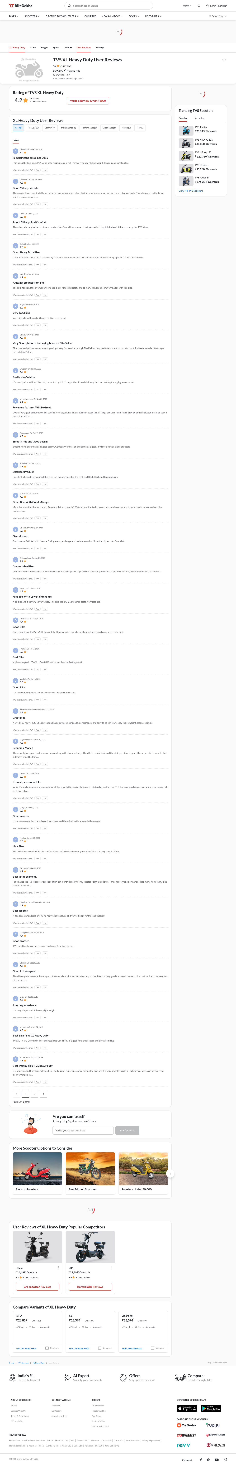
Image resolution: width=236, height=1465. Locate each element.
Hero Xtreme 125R (17, 1445)
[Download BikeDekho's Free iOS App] (187, 1408)
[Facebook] (201, 1460)
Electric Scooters (27, 1189)
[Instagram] (225, 1460)
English (186, 5)
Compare (54, 1348)
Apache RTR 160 (36, 1445)
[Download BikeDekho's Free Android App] (211, 1408)
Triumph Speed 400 (151, 1440)
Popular (183, 118)
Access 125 (82, 1440)
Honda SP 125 (61, 1440)
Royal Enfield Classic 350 (33, 1440)
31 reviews (65, 66)
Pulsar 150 (66, 1445)
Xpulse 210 (106, 1440)
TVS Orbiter (201, 164)
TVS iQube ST (202, 177)
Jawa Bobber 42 (112, 1445)
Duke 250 (78, 1445)
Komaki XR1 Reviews (90, 1286)
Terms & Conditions (20, 1416)
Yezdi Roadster (133, 1440)
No (45, 170)
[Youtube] (217, 1460)
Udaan (19, 1268)
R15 (72, 1440)
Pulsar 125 (119, 1440)
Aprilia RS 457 (52, 1445)
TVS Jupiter (201, 127)
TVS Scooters (196, 190)
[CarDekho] (186, 1425)
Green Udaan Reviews (37, 1286)
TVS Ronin (94, 1440)
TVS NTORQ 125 (204, 139)
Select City (217, 16)
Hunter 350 (14, 1440)
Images (44, 47)
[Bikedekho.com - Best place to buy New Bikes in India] (20, 6)
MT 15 (50, 1440)
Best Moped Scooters (83, 1189)
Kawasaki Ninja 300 (93, 1445)
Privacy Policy (17, 1421)
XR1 (71, 1268)
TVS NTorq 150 (203, 152)
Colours (68, 47)
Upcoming (199, 118)
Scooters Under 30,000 (136, 1189)
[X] (208, 1460)
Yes (37, 170)
